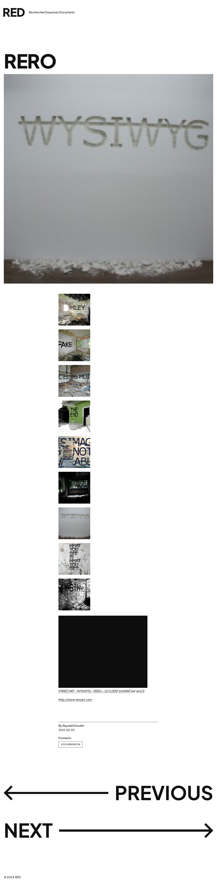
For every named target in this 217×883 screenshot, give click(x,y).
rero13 (140, 691)
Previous (164, 792)
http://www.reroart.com (75, 699)
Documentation (70, 744)
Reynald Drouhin (73, 725)
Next (28, 830)
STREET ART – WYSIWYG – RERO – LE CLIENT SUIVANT (94, 691)
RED (14, 12)
